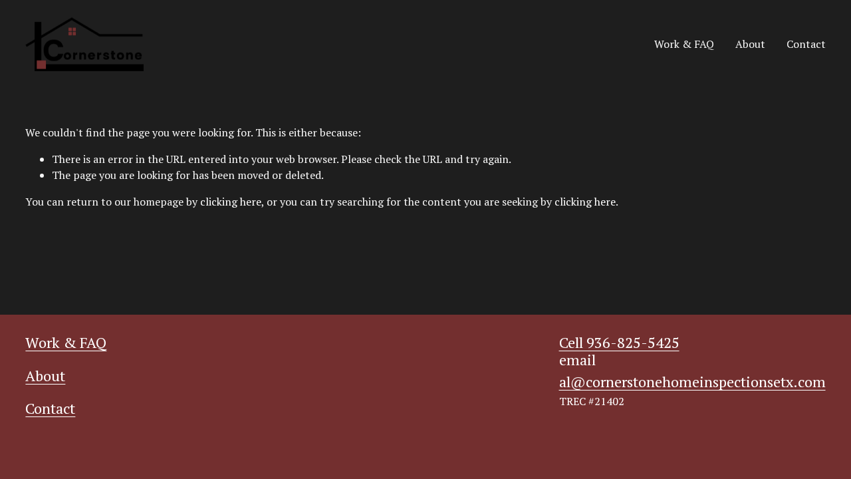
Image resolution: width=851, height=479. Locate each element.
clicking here (230, 201)
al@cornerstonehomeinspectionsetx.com (692, 381)
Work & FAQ (684, 44)
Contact (806, 44)
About (750, 44)
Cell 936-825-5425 (619, 342)
